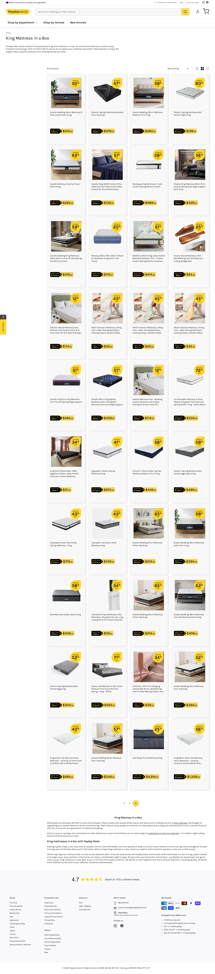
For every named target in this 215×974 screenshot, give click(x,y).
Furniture (13, 903)
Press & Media (50, 945)
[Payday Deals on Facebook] (122, 926)
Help (181, 2)
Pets (11, 916)
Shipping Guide (50, 906)
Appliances (14, 920)
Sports (12, 931)
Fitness (13, 934)
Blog (46, 952)
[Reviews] (107, 880)
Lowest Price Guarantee (53, 916)
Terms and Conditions (53, 913)
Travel (12, 927)
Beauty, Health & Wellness (20, 944)
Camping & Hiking (17, 923)
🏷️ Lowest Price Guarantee (165, 2)
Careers (47, 949)
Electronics (14, 937)
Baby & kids (14, 913)
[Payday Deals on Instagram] (116, 926)
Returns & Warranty (52, 909)
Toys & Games (15, 909)
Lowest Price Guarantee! (20, 2)
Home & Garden (16, 906)
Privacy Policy (49, 920)
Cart (80, 903)
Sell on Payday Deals (52, 942)
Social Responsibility (52, 938)
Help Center (49, 903)
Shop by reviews (53, 22)
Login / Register (85, 906)
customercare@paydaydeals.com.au (132, 907)
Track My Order (192, 2)
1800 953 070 (123, 903)
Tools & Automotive (17, 941)
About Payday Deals (52, 935)
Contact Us (48, 923)
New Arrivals (78, 22)
